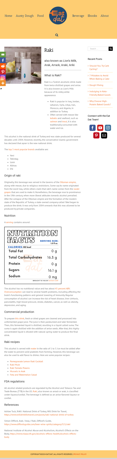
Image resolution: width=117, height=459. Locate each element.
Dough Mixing (96, 85)
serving (9, 222)
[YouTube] (100, 128)
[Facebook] (3, 60)
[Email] (3, 54)
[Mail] (104, 135)
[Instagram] (3, 77)
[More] (3, 83)
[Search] (56, 35)
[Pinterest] (3, 72)
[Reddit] (3, 66)
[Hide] (1, 89)
